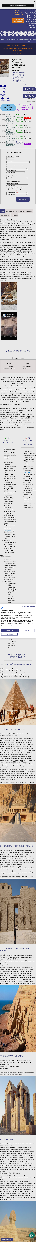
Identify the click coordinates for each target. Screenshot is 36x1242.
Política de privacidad (28, 606)
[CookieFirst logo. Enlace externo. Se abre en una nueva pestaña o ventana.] (2, 608)
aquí (11, 625)
